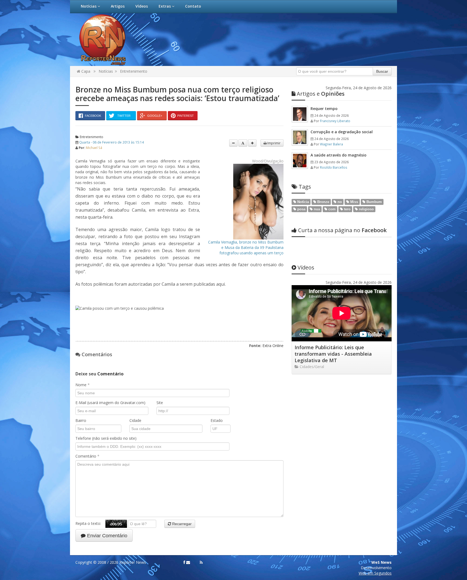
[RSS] (201, 562)
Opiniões (321, 93)
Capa (85, 71)
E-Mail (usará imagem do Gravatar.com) (110, 402)
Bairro (80, 420)
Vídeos (141, 6)
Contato (193, 6)
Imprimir (273, 143)
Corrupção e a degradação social (342, 131)
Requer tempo (324, 108)
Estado (217, 420)
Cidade (135, 420)
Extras (165, 6)
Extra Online (272, 345)
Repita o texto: (90, 523)
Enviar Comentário (106, 535)
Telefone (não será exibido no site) (105, 438)
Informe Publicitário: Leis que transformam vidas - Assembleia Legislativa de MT (333, 354)
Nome (82, 384)
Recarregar (181, 524)
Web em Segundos (375, 573)
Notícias (89, 6)
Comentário (87, 456)
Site (159, 402)
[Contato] (188, 562)
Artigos (118, 6)
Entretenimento (133, 71)
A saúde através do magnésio (338, 155)
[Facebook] (184, 562)
